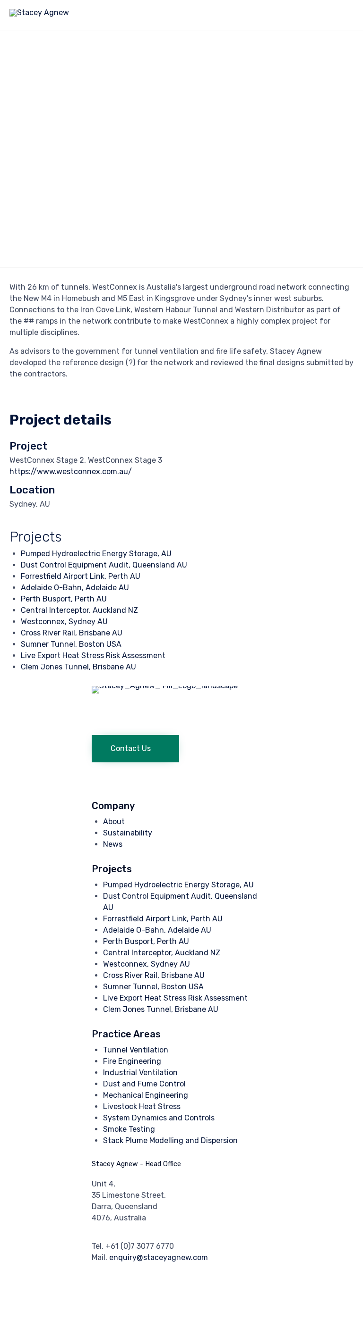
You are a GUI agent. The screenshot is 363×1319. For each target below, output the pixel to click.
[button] (135, 748)
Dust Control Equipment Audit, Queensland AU (104, 564)
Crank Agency (100, 1297)
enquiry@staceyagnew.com (158, 1257)
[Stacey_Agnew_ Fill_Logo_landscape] (181, 685)
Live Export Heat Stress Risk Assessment (93, 655)
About (114, 821)
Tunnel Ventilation (135, 1049)
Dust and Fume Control (144, 1083)
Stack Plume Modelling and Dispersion (170, 1140)
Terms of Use (177, 1297)
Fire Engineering (132, 1061)
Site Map (216, 1297)
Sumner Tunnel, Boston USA (71, 644)
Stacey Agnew (51, 1297)
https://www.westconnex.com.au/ (70, 471)
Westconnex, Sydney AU (64, 621)
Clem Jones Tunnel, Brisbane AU (78, 666)
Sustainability (127, 832)
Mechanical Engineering (145, 1095)
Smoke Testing (129, 1129)
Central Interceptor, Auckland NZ (79, 610)
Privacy (139, 1297)
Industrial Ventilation (140, 1072)
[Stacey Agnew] (39, 15)
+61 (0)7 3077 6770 (139, 1246)
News (112, 844)
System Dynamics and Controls (159, 1117)
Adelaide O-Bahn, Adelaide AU (75, 587)
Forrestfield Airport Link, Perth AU (80, 576)
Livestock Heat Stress (142, 1106)
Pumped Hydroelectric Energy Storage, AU (96, 553)
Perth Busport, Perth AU (64, 598)
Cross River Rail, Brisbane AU (71, 632)
